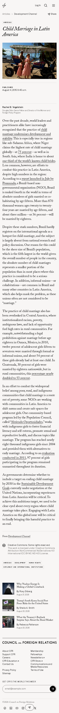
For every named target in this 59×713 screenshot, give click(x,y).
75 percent (24, 152)
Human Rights (35, 563)
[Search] (46, 5)
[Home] (4, 5)
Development (20, 563)
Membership (37, 651)
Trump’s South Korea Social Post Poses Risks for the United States (32, 602)
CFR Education (9, 661)
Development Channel (19, 536)
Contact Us (8, 664)
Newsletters (37, 657)
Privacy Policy (9, 670)
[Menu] (54, 5)
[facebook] (4, 708)
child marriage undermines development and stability (26, 134)
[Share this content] (29, 707)
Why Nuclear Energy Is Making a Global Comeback (30, 585)
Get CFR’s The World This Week (19, 682)
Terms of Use (37, 670)
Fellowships (36, 654)
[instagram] (23, 708)
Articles (6, 14)
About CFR (7, 651)
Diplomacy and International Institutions (23, 567)
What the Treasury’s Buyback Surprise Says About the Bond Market (35, 618)
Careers (6, 657)
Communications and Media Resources (41, 665)
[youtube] (17, 708)
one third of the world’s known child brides (28, 161)
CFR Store (36, 661)
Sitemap (6, 673)
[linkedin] (10, 708)
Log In (38, 5)
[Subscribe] (53, 689)
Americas (7, 22)
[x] (35, 708)
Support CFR (8, 654)
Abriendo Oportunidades (26, 422)
